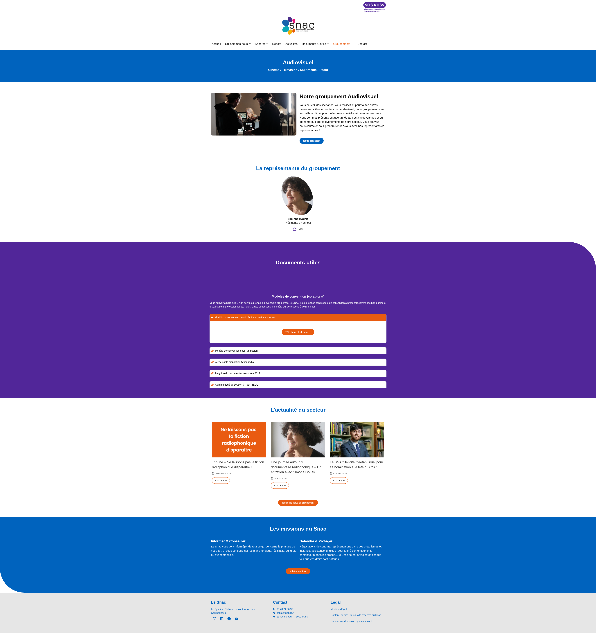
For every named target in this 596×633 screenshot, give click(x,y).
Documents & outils (314, 43)
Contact (362, 43)
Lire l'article (221, 480)
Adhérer (260, 43)
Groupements (341, 43)
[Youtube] (236, 618)
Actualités (291, 43)
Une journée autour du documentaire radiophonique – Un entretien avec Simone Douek (296, 467)
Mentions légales (340, 609)
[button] (238, 44)
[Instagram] (214, 618)
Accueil (216, 43)
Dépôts (276, 43)
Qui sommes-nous (236, 43)
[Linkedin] (221, 618)
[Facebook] (229, 618)
